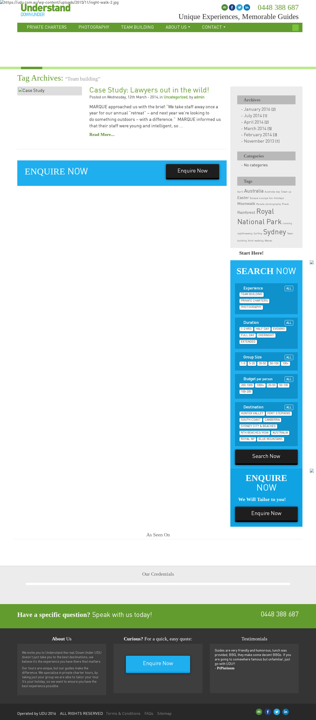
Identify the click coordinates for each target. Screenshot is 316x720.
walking (259, 241)
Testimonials (254, 638)
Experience (267, 288)
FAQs (148, 714)
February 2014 (258, 135)
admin (199, 97)
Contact (212, 27)
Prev (24, 574)
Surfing (258, 233)
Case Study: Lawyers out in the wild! (149, 90)
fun (271, 198)
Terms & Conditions (123, 714)
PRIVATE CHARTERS (47, 27)
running (287, 223)
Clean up (286, 192)
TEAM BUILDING (137, 27)
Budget (267, 379)
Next (290, 574)
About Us (177, 27)
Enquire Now (193, 171)
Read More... (102, 134)
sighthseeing (245, 233)
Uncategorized (175, 97)
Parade (260, 204)
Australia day (272, 192)
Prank (285, 204)
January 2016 (257, 109)
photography (273, 204)
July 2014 (253, 116)
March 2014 (255, 129)
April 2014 (253, 122)
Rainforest (246, 213)
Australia (254, 191)
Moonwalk (246, 204)
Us (62, 638)
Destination (267, 407)
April (240, 192)
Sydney (274, 232)
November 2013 (259, 141)
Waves (268, 241)
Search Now (266, 456)
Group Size (267, 357)
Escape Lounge (259, 198)
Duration (267, 323)
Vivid (251, 241)
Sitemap (164, 714)
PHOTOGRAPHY (94, 27)
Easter (243, 198)
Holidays (279, 198)
